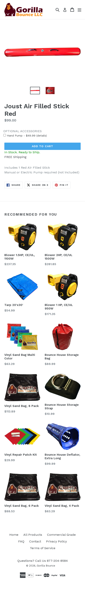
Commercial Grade (61, 535)
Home (13, 535)
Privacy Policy (56, 541)
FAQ (21, 541)
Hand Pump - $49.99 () (26, 135)
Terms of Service (42, 548)
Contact (35, 541)
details (41, 135)
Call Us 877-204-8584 (51, 561)
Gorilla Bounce (46, 565)
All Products (32, 535)
